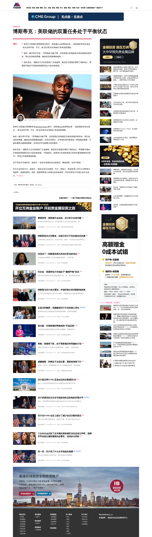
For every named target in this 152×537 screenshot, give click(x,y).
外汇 (61, 8)
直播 (37, 8)
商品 (69, 8)
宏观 (33, 8)
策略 (41, 8)
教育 (73, 8)
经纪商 (83, 8)
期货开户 (99, 8)
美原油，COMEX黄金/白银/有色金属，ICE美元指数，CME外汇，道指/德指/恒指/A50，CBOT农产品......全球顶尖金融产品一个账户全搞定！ (41, 484)
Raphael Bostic (41, 127)
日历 (45, 8)
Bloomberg (38, 185)
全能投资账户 (91, 8)
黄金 (53, 8)
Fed (61, 127)
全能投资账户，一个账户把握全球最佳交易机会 (75, 198)
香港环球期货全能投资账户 (39, 476)
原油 (49, 8)
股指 (65, 8)
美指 (57, 8)
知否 (77, 8)
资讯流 (28, 8)
